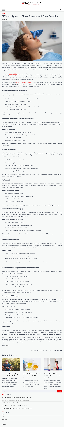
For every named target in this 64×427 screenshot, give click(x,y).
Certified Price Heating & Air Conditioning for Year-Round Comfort (17, 408)
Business (4, 424)
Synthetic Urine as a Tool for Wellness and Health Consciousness (32, 376)
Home (3, 414)
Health (3, 13)
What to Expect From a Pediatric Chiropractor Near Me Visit (53, 376)
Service (3, 422)
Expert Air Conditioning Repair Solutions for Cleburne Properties (16, 397)
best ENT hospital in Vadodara (24, 83)
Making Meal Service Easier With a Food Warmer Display (14, 405)
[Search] (61, 9)
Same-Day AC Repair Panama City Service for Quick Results (15, 400)
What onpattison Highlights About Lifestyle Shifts (11, 375)
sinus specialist (13, 74)
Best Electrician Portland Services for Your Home (13, 403)
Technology (4, 419)
